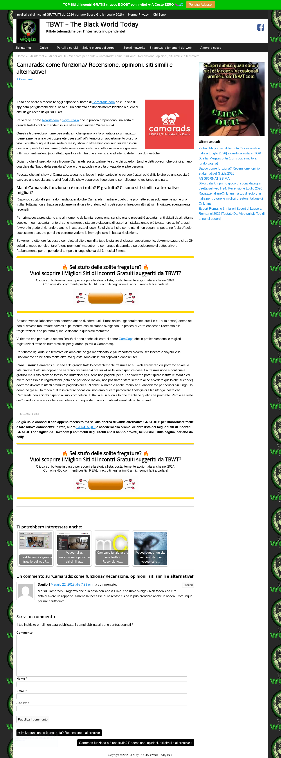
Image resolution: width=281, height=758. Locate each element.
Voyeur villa (70, 120)
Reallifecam (50, 120)
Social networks (134, 47)
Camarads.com (103, 102)
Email (21, 691)
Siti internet (23, 47)
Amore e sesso (210, 47)
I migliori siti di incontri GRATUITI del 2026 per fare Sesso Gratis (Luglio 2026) (69, 14)
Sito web (22, 703)
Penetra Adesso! (201, 4)
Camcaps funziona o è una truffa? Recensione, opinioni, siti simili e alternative (136, 743)
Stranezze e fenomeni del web (171, 47)
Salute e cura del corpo (98, 47)
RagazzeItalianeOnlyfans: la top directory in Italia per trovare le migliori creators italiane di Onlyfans (231, 198)
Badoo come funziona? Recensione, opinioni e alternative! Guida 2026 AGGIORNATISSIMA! (230, 173)
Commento (24, 632)
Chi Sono (159, 14)
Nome (21, 678)
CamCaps (126, 339)
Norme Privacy (138, 14)
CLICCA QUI (85, 427)
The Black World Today (152, 754)
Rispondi (188, 584)
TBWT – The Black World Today (92, 24)
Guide (44, 47)
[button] (33, 53)
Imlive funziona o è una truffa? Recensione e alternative (59, 733)
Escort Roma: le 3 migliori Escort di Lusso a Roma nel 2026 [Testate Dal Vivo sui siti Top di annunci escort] (232, 213)
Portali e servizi (67, 47)
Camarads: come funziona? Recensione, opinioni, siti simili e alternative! (94, 68)
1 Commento (25, 79)
